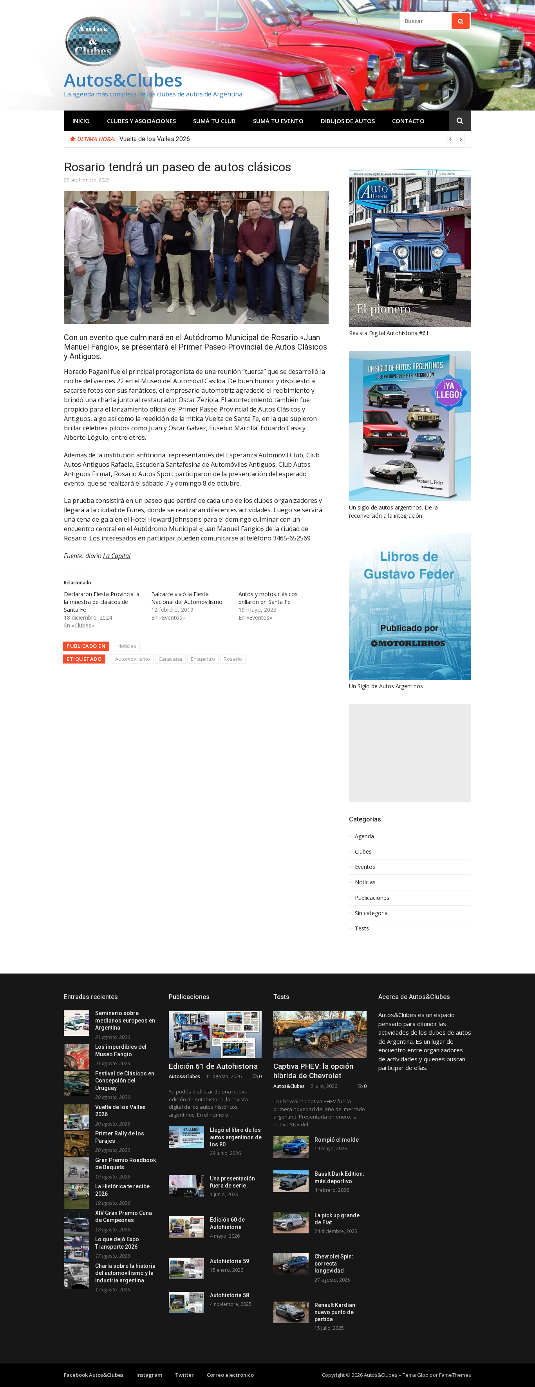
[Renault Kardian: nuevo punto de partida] (291, 1312)
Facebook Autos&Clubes (93, 1374)
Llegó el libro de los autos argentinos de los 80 (236, 1137)
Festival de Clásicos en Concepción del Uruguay (124, 1080)
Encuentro (203, 658)
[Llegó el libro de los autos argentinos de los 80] (186, 1137)
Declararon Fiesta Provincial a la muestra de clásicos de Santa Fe (101, 601)
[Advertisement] (410, 753)
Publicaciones (372, 897)
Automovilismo (132, 658)
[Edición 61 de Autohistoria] (215, 1034)
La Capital (116, 555)
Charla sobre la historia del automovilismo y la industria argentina (125, 1273)
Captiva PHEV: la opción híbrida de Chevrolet (313, 1071)
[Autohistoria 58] (186, 1302)
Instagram (149, 1374)
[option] (292, 139)
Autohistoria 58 (229, 1295)
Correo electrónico (230, 1374)
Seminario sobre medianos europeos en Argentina (125, 1020)
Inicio (81, 121)
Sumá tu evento (278, 121)
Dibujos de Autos (348, 121)
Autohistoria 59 (229, 1261)
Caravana (170, 658)
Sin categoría (371, 913)
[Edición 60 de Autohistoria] (186, 1227)
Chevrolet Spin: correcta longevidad (333, 1263)
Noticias (126, 645)
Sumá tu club (214, 121)
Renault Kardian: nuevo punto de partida (335, 1312)
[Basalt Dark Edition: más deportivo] (291, 1181)
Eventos (365, 866)
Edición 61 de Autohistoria (213, 1066)
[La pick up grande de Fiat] (291, 1222)
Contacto (408, 121)
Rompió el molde (336, 1140)
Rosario (233, 658)
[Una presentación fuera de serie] (186, 1186)
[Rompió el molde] (291, 1147)
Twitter (184, 1374)
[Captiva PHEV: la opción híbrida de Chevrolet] (320, 1034)
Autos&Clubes (123, 80)
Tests (362, 928)
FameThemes (455, 1374)
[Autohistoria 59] (186, 1268)
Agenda (364, 836)
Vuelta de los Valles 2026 (154, 139)
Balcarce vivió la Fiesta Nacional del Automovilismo (186, 598)
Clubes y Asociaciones (141, 121)
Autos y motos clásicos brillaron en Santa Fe (268, 598)
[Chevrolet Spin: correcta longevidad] (291, 1264)
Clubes (363, 851)
